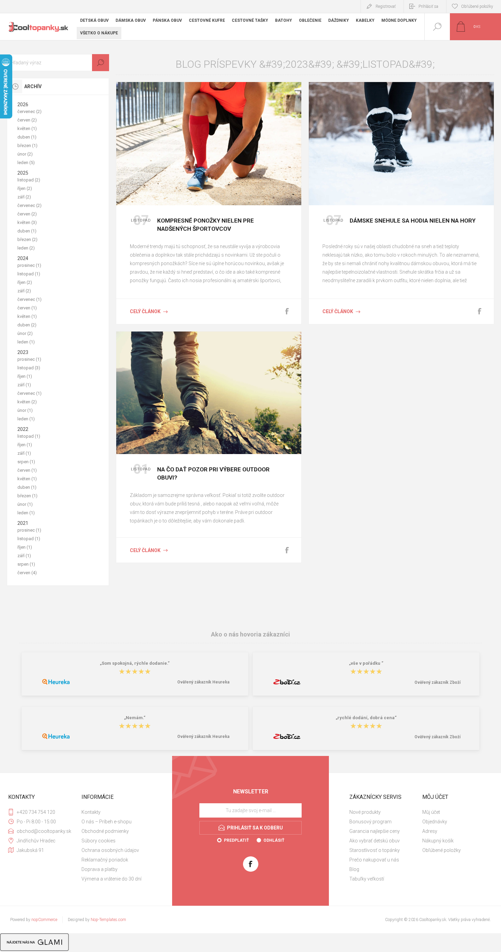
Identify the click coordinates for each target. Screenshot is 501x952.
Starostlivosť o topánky (374, 850)
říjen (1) (24, 376)
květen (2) (27, 401)
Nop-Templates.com (108, 919)
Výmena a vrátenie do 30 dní (111, 879)
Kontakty (91, 812)
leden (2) (26, 248)
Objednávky (434, 821)
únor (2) (25, 154)
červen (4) (27, 572)
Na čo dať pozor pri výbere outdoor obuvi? (213, 473)
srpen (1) (26, 461)
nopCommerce (44, 919)
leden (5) (26, 162)
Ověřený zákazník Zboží (437, 682)
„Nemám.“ (135, 717)
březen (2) (27, 239)
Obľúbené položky (441, 850)
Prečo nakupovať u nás (374, 859)
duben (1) (26, 137)
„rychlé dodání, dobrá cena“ (366, 717)
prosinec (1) (29, 265)
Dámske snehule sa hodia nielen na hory (412, 220)
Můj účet (431, 812)
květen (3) (27, 222)
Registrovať (386, 6)
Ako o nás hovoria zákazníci (250, 634)
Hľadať (100, 62)
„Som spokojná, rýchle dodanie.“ (135, 663)
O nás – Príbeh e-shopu (106, 821)
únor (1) (25, 410)
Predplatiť (236, 840)
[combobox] (58, 62)
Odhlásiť (273, 840)
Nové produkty (365, 812)
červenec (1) (29, 299)
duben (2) (26, 324)
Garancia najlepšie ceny (374, 831)
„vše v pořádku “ (366, 663)
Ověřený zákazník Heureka (203, 682)
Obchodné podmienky (105, 831)
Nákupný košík (438, 840)
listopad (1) (28, 273)
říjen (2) (24, 188)
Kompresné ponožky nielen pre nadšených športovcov (205, 224)
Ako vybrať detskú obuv (374, 840)
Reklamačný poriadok (104, 859)
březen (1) (27, 145)
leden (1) (26, 341)
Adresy (429, 831)
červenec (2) (29, 111)
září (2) (24, 196)
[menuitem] (117, 812)
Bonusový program (370, 821)
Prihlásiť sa (428, 6)
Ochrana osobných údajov (110, 850)
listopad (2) (28, 179)
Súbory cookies (98, 840)
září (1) (24, 384)
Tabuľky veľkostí (366, 879)
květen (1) (27, 128)
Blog (354, 869)
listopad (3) (28, 367)
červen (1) (27, 307)
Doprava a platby (99, 869)
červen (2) (27, 120)
